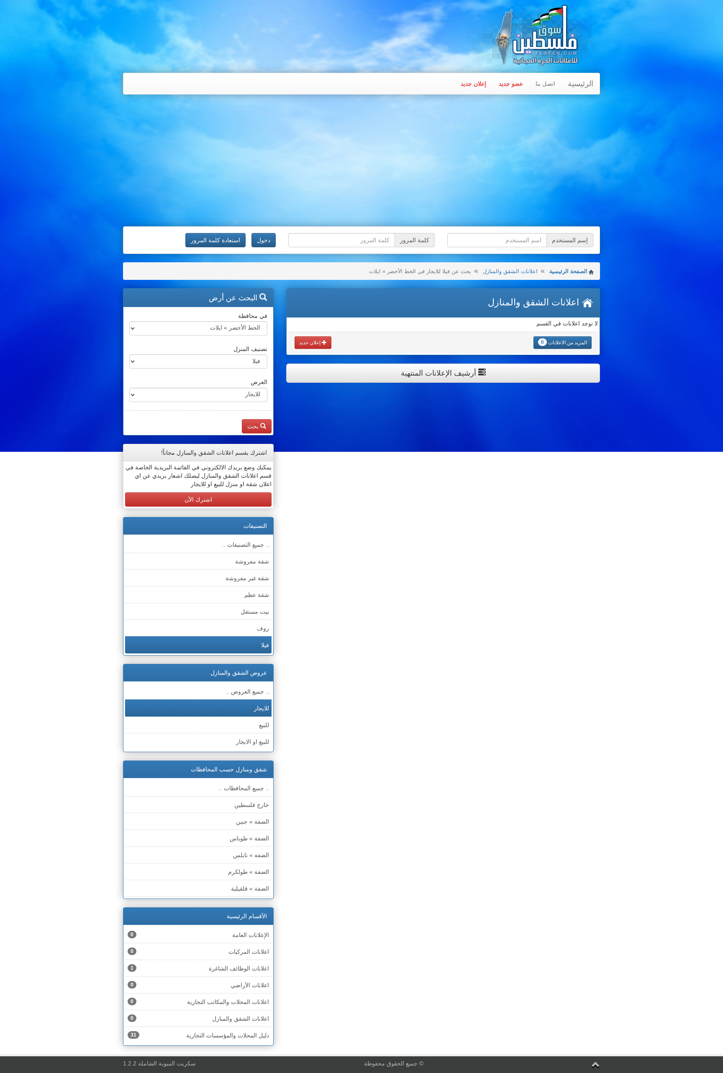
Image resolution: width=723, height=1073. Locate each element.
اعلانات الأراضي (200, 985)
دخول (263, 240)
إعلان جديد (473, 83)
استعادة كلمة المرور (215, 240)
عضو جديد (511, 83)
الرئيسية (580, 83)
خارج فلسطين (251, 805)
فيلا (265, 645)
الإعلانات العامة (200, 935)
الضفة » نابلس (251, 855)
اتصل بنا (545, 83)
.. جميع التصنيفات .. (245, 544)
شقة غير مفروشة (247, 578)
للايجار (261, 708)
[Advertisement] (361, 161)
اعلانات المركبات (200, 951)
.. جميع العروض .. (247, 691)
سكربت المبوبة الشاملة (167, 1063)
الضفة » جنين (252, 821)
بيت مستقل (255, 611)
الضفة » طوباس (249, 838)
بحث (253, 426)
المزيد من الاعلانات (564, 342)
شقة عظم (256, 595)
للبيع (264, 725)
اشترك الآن (198, 499)
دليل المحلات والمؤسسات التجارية (200, 1035)
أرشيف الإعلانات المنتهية (439, 373)
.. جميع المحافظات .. (244, 788)
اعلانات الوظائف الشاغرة (200, 968)
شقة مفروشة (252, 561)
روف (263, 628)
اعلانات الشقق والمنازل (510, 271)
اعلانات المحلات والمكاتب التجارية (200, 1002)
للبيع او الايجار (252, 741)
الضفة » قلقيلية (250, 888)
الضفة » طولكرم (248, 871)
